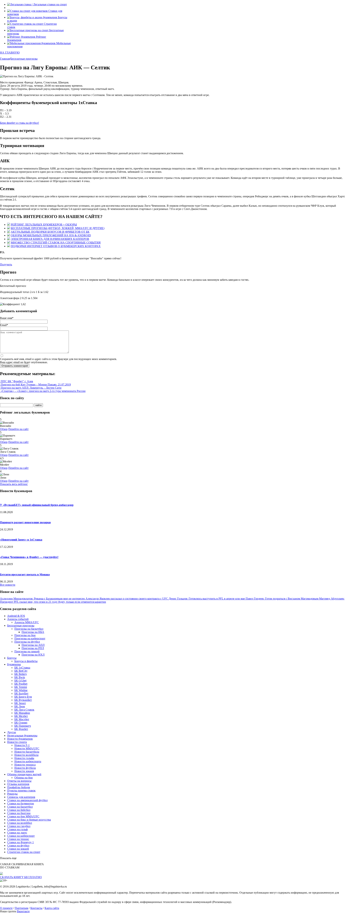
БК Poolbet (20, 683)
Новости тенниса (25, 764)
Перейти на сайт (18, 429)
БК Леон (19, 706)
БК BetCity (20, 670)
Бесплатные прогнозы (20, 625)
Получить (6, 264)
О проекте (6, 908)
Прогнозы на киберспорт (29, 638)
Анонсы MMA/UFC (26, 622)
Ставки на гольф (17, 829)
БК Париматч (22, 725)
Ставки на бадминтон (20, 803)
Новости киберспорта (27, 761)
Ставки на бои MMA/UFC (23, 816)
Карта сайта (52, 908)
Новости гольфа (24, 758)
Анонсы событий (18, 619)
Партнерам (21, 908)
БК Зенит (20, 703)
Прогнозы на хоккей (27, 651)
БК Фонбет (21, 729)
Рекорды (12, 793)
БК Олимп (20, 722)
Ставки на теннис (18, 839)
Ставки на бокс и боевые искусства (29, 819)
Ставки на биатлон (19, 813)
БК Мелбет (21, 716)
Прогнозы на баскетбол (28, 628)
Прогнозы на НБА (33, 632)
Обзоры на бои (23, 777)
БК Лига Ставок (24, 709)
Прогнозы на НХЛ (33, 654)
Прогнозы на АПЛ (33, 644)
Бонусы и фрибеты (26, 661)
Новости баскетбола (26, 751)
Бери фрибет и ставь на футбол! (19, 122)
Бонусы (12, 657)
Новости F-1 (22, 745)
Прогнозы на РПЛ (33, 648)
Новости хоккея (24, 771)
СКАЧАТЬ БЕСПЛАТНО (21, 877)
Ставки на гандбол (18, 826)
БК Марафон (22, 712)
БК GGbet (20, 680)
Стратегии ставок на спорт (23, 852)
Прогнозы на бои (25, 635)
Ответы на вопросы (19, 780)
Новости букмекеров (20, 738)
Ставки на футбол (18, 845)
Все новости (7, 584)
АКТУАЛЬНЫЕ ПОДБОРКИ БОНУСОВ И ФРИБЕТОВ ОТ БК (50, 231)
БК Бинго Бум (23, 696)
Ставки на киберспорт (21, 835)
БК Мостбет (21, 719)
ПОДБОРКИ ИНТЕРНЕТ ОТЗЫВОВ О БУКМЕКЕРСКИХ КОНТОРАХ (56, 246)
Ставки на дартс (17, 832)
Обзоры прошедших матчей (24, 774)
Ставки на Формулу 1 (20, 842)
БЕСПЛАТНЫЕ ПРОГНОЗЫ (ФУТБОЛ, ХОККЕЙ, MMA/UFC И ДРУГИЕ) (57, 228)
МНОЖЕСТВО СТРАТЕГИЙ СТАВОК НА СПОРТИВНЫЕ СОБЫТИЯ (56, 242)
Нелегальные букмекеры (22, 735)
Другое (11, 732)
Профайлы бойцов (18, 787)
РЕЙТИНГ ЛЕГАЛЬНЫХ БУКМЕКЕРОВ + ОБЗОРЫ (44, 224)
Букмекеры (14, 664)
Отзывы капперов (18, 784)
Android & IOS (16, 615)
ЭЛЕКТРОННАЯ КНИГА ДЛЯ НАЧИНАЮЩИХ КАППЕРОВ (50, 238)
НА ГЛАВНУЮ (10, 52)
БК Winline (20, 690)
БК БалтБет (21, 693)
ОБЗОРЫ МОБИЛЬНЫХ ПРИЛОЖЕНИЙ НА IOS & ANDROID (51, 235)
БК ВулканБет (23, 699)
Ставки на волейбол (19, 822)
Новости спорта (17, 742)
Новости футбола (25, 767)
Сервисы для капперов (21, 797)
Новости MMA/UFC (26, 748)
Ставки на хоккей (18, 848)
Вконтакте (23, 911)
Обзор (4, 429)
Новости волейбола (26, 754)
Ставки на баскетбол (20, 806)
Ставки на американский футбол (27, 800)
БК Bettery (20, 674)
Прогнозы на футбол (27, 641)
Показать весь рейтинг (14, 484)
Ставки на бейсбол (18, 809)
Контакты (36, 908)
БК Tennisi (20, 687)
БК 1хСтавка (22, 667)
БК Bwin (19, 677)
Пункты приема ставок (21, 790)
